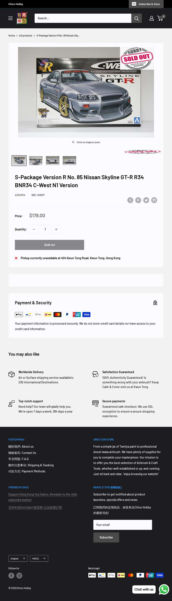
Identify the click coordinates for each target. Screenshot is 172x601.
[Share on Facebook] (130, 200)
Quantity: (21, 229)
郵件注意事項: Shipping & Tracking (31, 465)
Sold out (49, 245)
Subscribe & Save (149, 4)
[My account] (152, 18)
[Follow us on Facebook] (11, 576)
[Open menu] (10, 18)
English (14, 558)
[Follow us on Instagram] (19, 576)
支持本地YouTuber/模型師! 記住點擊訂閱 (35, 507)
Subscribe (106, 537)
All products (25, 35)
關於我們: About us (21, 446)
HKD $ (35, 558)
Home (11, 35)
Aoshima (20, 194)
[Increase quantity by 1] (56, 229)
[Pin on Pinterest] (138, 200)
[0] (160, 18)
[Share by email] (154, 200)
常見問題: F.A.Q (18, 459)
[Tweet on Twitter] (146, 200)
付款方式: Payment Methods (26, 471)
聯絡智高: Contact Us (22, 453)
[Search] (136, 18)
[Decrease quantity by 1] (34, 229)
